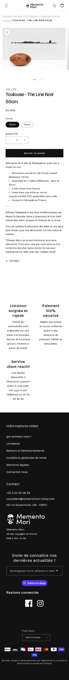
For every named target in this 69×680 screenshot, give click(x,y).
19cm (27, 124)
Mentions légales (17, 464)
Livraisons (13, 443)
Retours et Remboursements (25, 450)
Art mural (31, 16)
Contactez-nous (17, 472)
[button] (6, 5)
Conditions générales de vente (26, 457)
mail (16, 390)
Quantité (12, 134)
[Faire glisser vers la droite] (41, 79)
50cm (12, 124)
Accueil (7, 16)
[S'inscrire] (56, 570)
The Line (11, 89)
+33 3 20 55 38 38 (18, 492)
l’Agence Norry (48, 661)
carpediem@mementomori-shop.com (30, 498)
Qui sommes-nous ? (19, 436)
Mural (18, 16)
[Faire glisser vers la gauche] (27, 79)
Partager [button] (14, 260)
